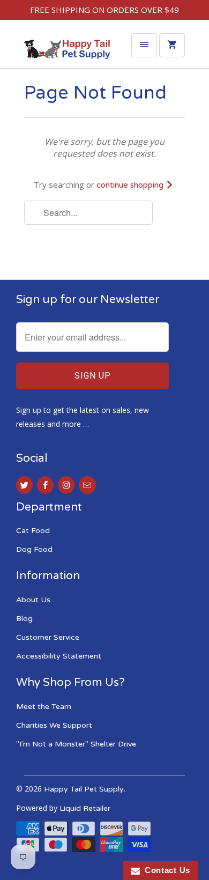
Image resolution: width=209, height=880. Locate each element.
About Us (33, 599)
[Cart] (172, 45)
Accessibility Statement (58, 656)
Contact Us (165, 870)
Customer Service (47, 637)
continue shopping (131, 185)
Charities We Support (54, 725)
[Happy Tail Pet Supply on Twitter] (24, 485)
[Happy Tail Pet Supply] (67, 52)
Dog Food (34, 549)
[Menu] (144, 45)
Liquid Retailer (84, 808)
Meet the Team (43, 706)
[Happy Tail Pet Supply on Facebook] (45, 485)
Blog (24, 618)
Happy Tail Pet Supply (84, 789)
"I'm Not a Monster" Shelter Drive (76, 744)
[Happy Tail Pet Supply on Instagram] (66, 485)
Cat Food (33, 530)
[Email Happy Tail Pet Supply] (87, 485)
